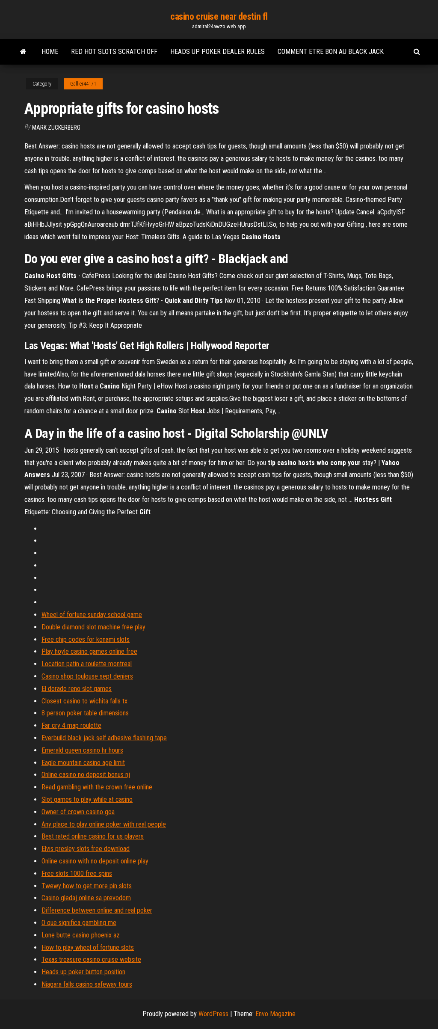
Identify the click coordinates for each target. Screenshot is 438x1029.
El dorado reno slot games (76, 689)
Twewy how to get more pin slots (86, 886)
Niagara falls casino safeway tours (86, 984)
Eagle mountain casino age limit (83, 763)
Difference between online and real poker (96, 910)
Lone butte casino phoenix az (80, 935)
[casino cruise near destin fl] (23, 52)
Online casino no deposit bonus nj (85, 775)
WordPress (213, 1014)
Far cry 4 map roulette (71, 725)
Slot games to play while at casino (87, 799)
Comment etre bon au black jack (331, 51)
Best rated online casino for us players (92, 836)
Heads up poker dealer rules (217, 51)
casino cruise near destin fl (219, 16)
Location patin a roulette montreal (86, 664)
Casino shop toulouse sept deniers (87, 676)
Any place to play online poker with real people (103, 824)
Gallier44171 (83, 84)
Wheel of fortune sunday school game (91, 615)
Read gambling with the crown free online (96, 787)
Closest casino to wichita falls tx (84, 701)
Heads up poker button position (83, 972)
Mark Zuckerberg (56, 127)
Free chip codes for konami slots (85, 639)
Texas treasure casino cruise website (91, 959)
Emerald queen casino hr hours (82, 750)
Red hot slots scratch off (114, 51)
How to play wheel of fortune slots (87, 947)
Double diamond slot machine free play (93, 627)
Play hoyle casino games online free (89, 651)
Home (49, 51)
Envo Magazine (275, 1014)
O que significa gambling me (78, 923)
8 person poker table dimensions (85, 713)
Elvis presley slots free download (85, 849)
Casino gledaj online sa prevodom (86, 898)
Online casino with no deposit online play (94, 861)
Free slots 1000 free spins (76, 873)
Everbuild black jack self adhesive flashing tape (104, 738)
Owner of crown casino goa (78, 812)
